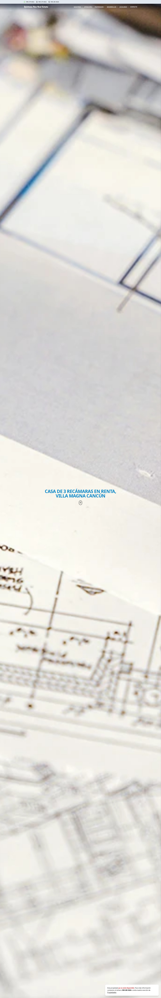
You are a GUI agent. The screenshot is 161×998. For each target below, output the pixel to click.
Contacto (133, 7)
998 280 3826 (55, 2)
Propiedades (111, 992)
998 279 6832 (30, 2)
